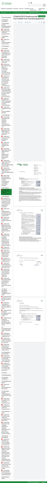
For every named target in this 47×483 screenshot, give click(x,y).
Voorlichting (27, 8)
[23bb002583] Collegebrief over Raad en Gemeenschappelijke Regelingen (6, 110)
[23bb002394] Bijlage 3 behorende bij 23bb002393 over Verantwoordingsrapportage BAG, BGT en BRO (6, 163)
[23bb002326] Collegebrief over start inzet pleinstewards (6, 260)
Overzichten (15, 8)
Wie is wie (21, 8)
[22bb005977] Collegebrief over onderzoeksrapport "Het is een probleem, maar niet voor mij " (5, 442)
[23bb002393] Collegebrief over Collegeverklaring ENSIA (5, 144)
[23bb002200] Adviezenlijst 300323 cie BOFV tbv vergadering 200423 (5, 400)
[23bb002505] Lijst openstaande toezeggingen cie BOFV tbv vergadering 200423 (6, 313)
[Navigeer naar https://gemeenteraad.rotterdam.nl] (6, 4)
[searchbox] (35, 5)
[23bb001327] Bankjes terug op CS (5, 248)
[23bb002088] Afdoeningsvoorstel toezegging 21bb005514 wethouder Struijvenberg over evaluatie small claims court (5, 122)
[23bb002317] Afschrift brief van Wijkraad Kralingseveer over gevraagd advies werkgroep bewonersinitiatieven (6, 102)
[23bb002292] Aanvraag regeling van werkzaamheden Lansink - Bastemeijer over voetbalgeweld (6, 358)
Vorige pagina (42, 16)
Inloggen (43, 482)
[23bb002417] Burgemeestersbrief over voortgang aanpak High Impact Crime (6, 265)
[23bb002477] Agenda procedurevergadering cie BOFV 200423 (6, 41)
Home (8, 12)
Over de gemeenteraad (33, 9)
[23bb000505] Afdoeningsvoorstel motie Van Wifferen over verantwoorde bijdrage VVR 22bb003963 (5, 273)
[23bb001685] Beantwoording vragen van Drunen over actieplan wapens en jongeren (6, 465)
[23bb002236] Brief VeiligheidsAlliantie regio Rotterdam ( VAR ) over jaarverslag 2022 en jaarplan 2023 (6, 212)
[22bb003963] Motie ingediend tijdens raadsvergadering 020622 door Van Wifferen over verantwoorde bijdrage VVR (6, 282)
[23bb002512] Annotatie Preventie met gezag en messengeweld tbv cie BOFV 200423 (5, 417)
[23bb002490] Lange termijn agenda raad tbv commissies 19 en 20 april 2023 (6, 340)
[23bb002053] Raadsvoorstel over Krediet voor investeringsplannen (5, 191)
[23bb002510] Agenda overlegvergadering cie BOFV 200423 (6, 386)
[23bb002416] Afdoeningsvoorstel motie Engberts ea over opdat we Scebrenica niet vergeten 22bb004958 (6, 54)
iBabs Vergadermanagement (33, 482)
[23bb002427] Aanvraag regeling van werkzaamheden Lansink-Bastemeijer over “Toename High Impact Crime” (6, 367)
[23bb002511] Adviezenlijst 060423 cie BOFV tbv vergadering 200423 (5, 407)
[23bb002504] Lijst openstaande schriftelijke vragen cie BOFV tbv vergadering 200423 (6, 305)
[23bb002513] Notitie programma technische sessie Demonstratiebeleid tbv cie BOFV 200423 (6, 347)
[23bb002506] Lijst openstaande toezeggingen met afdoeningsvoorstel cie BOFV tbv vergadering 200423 (6, 321)
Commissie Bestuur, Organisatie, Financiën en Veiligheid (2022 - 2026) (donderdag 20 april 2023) (27, 12)
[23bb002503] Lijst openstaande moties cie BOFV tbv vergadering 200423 (6, 298)
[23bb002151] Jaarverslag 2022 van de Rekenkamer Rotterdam (5, 138)
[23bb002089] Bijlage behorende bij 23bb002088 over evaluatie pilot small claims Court (5, 131)
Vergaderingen (9, 8)
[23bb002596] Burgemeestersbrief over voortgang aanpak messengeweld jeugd (6, 472)
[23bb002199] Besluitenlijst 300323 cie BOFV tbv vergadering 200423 (5, 31)
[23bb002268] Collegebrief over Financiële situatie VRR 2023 (6, 219)
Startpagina (3, 8)
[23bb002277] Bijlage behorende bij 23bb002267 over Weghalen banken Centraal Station (5, 253)
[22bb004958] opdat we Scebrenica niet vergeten (5, 61)
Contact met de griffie (42, 9)
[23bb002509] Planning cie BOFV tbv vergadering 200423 (5, 335)
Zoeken (29, 2)
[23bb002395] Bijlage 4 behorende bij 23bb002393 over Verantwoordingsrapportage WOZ (6, 171)
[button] (44, 5)
